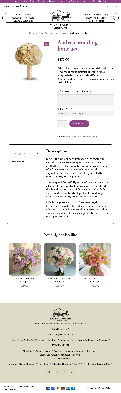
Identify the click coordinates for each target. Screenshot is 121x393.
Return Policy (93, 388)
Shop (17, 15)
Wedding (30, 18)
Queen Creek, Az (79, 340)
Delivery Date (64, 109)
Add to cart (79, 123)
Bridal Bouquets (61, 33)
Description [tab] (19, 153)
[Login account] (106, 6)
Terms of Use (103, 364)
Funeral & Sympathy (23, 21)
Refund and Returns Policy (65, 364)
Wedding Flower (43, 351)
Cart (21, 364)
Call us (17, 6)
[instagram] (49, 372)
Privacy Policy (87, 364)
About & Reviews (93, 15)
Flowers (27, 15)
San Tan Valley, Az (36, 340)
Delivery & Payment (96, 18)
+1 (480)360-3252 (64, 334)
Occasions (16, 18)
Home (34, 33)
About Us (27, 351)
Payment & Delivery (63, 351)
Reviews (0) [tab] (18, 161)
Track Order (43, 364)
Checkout (30, 364)
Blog (91, 21)
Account (12, 364)
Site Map (91, 351)
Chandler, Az (63, 340)
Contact (100, 21)
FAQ (106, 15)
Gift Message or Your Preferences (74, 91)
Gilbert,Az (51, 340)
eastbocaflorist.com (70, 355)
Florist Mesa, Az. (19, 340)
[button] (46, 44)
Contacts (80, 351)
